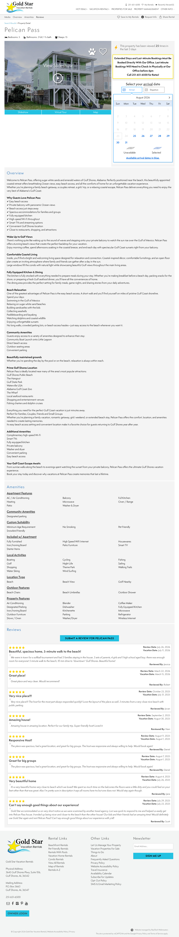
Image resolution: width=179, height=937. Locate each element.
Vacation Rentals (99, 9)
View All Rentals (56, 862)
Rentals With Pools (57, 852)
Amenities (29, 17)
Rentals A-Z (54, 869)
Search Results (10, 23)
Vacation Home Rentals (60, 855)
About (94, 855)
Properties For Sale (122, 9)
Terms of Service (157, 933)
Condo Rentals (55, 859)
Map (95, 112)
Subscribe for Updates (102, 877)
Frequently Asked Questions (105, 859)
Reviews (40, 17)
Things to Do (97, 852)
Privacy (72, 931)
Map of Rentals (56, 866)
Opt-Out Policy (99, 880)
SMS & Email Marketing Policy (106, 884)
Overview (17, 17)
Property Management (146, 9)
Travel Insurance (99, 869)
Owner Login (17, 913)
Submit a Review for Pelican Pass (89, 638)
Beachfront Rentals (58, 845)
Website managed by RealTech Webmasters (151, 929)
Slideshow (23, 112)
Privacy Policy (98, 862)
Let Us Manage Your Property (106, 845)
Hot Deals (81, 9)
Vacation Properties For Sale (105, 848)
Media (7, 17)
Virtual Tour (61, 112)
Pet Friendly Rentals (58, 848)
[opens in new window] (12, 903)
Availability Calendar (101, 873)
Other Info (167, 9)
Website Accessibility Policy (105, 866)
